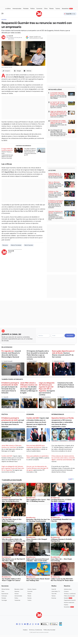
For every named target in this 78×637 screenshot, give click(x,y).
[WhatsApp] (33, 624)
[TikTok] (30, 624)
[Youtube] (25, 624)
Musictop (53, 598)
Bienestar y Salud (19, 589)
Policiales (4, 598)
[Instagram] (19, 624)
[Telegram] (35, 624)
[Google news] (38, 624)
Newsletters (68, 607)
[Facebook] (17, 624)
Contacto (66, 591)
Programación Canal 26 (69, 600)
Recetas (29, 598)
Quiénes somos (68, 589)
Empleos (66, 604)
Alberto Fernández (16, 245)
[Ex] (22, 624)
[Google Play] (54, 624)
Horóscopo (4, 596)
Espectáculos (5, 593)
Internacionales (57, 414)
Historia (29, 593)
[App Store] (45, 624)
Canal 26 (10, 36)
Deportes (17, 591)
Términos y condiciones (70, 593)
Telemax (53, 596)
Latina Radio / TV (55, 591)
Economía (30, 414)
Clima (3, 591)
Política (4, 19)
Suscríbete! (70, 335)
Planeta (29, 596)
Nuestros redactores (69, 602)
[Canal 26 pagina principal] (39, 16)
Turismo (29, 600)
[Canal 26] (39, 615)
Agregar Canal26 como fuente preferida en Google (36, 37)
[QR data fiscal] (60, 625)
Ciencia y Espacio (31, 589)
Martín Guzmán (28, 245)
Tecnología (4, 600)
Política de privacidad (69, 596)
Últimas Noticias (5, 589)
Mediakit (68, 598)
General (16, 593)
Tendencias (17, 600)
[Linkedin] (27, 624)
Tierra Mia (53, 593)
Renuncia (5, 245)
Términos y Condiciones (35, 630)
